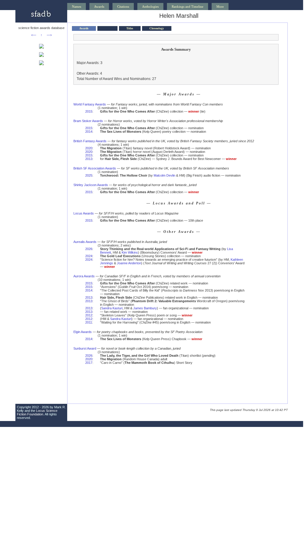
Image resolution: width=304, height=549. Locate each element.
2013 (88, 159)
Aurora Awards (84, 276)
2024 (88, 256)
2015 (88, 111)
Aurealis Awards (84, 242)
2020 (88, 148)
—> (49, 35)
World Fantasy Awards (89, 104)
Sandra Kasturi (112, 308)
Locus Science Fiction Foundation (37, 412)
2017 (88, 362)
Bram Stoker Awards (88, 121)
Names (76, 6)
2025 (88, 175)
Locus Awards (83, 213)
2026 (88, 249)
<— (33, 35)
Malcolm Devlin (164, 175)
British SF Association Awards (94, 168)
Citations (123, 6)
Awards (99, 6)
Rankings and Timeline (187, 6)
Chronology (156, 28)
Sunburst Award (84, 348)
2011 (88, 322)
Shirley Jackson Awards (90, 185)
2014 (88, 131)
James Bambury (145, 308)
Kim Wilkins (130, 252)
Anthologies (150, 6)
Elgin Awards (82, 332)
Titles (129, 28)
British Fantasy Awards (90, 141)
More (220, 6)
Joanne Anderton (129, 263)
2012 (88, 315)
